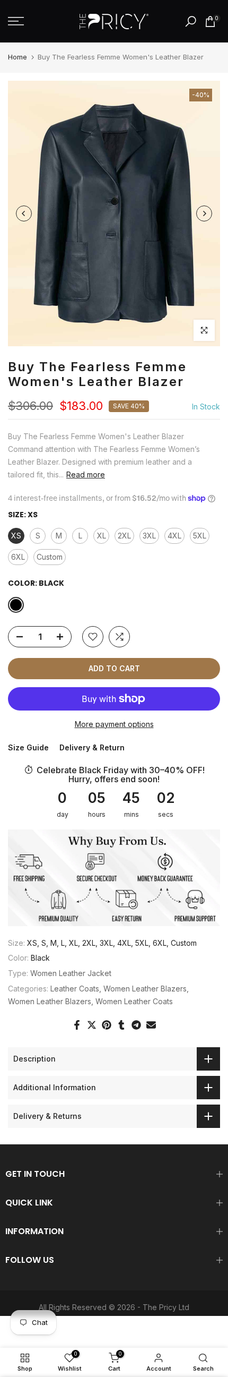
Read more (85, 474)
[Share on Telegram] (136, 1025)
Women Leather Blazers (145, 988)
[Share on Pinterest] (106, 1025)
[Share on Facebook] (77, 1025)
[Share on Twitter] (92, 1025)
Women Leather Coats (134, 1001)
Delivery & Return (92, 747)
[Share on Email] (151, 1025)
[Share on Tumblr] (121, 1025)
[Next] (204, 213)
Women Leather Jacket (70, 973)
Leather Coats (74, 988)
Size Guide (28, 747)
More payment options (114, 724)
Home (17, 57)
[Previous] (24, 213)
